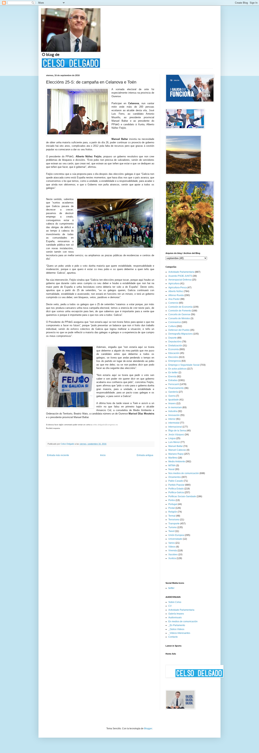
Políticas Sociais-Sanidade (182, 496)
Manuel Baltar (175, 446)
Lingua (172, 438)
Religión (172, 511)
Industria (172, 411)
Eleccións (173, 357)
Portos (171, 500)
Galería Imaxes (176, 613)
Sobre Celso (174, 602)
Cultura (172, 326)
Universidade (175, 539)
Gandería (173, 392)
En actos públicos (177, 368)
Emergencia (174, 361)
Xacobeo (173, 554)
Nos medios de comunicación (183, 473)
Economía (173, 349)
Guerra (172, 396)
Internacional (175, 426)
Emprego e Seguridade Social (183, 365)
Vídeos (172, 546)
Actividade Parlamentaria (181, 272)
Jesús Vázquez (176, 434)
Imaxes (172, 403)
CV (170, 606)
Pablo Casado (175, 481)
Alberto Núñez (175, 291)
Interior (172, 419)
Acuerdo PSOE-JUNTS (180, 276)
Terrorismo (173, 519)
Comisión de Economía (180, 307)
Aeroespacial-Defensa (180, 279)
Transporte (174, 523)
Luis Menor (174, 442)
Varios (171, 543)
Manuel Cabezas (177, 450)
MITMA (172, 465)
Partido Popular (176, 485)
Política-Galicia (176, 492)
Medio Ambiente (176, 461)
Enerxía (172, 376)
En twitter (173, 372)
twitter (171, 588)
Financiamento (176, 388)
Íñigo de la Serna (177, 430)
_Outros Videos (176, 629)
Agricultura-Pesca (177, 287)
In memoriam (175, 407)
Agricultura (174, 283)
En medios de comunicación (183, 621)
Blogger (148, 728)
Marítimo (172, 457)
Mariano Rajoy (176, 454)
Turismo (172, 527)
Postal (171, 508)
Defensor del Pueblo (179, 330)
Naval (171, 469)
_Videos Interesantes (179, 633)
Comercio (173, 303)
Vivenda (172, 550)
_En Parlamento (176, 625)
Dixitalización (175, 345)
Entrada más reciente (58, 455)
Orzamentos (174, 477)
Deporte (172, 337)
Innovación (174, 415)
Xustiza (172, 558)
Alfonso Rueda (176, 295)
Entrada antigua (145, 455)
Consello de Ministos (179, 318)
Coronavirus (174, 322)
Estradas (172, 380)
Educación (173, 353)
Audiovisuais (175, 617)
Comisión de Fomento (179, 310)
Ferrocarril (173, 384)
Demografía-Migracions (180, 333)
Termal (171, 515)
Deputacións (174, 341)
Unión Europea (176, 535)
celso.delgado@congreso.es (105, 425)
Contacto (173, 637)
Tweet (171, 531)
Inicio (103, 455)
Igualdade (173, 399)
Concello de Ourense (179, 314)
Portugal (172, 504)
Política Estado (176, 488)
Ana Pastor (174, 299)
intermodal (173, 422)
